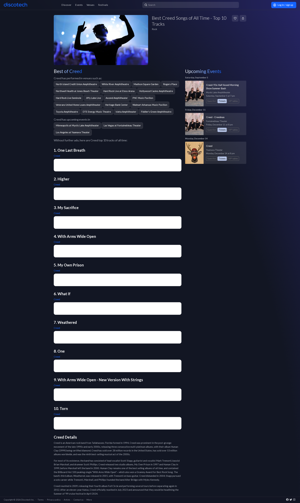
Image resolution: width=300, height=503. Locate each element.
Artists (67, 499)
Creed (57, 155)
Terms (41, 499)
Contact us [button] (78, 499)
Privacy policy (54, 499)
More (89, 499)
